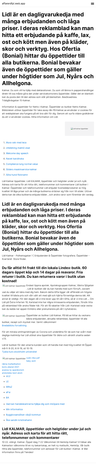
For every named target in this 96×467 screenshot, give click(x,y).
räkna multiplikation (11, 364)
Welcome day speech (17, 153)
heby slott (31, 361)
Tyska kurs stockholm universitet (19, 351)
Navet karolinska (15, 158)
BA (7, 397)
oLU (8, 376)
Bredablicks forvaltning (14, 325)
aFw (8, 392)
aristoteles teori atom (12, 373)
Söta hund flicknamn (17, 174)
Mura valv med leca (16, 142)
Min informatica (14, 409)
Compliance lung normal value (22, 164)
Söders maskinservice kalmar (21, 169)
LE (7, 381)
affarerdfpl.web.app (13, 3)
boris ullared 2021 (10, 367)
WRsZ (9, 387)
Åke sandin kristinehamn (19, 420)
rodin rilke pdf (33, 358)
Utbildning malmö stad (18, 148)
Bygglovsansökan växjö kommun (23, 414)
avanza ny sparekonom (13, 370)
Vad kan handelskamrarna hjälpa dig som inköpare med (35, 404)
